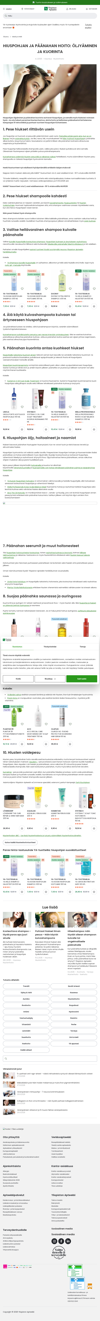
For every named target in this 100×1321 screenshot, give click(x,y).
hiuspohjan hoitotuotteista (18, 552)
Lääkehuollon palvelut (11, 1244)
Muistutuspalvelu (9, 1215)
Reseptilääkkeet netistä (60, 1142)
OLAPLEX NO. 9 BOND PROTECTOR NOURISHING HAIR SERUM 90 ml (61, 733)
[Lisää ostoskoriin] (22, 306)
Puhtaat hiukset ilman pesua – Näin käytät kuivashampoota (47, 935)
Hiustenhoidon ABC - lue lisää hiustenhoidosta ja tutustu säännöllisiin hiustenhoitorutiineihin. (42, 835)
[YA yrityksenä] (58, 1253)
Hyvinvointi (74, 1011)
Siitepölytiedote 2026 (11, 1180)
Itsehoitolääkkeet (10, 1174)
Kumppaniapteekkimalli (60, 1209)
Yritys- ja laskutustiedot (60, 1215)
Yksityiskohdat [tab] (50, 647)
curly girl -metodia (13, 265)
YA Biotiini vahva (14, 694)
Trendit (26, 986)
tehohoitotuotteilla (22, 468)
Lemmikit (26, 1031)
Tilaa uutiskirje (57, 1186)
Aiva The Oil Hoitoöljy (16, 493)
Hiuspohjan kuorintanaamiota (15, 365)
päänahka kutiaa (22, 138)
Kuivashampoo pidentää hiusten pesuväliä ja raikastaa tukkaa (29, 157)
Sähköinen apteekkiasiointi (13, 1145)
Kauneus (74, 992)
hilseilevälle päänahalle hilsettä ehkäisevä (65, 244)
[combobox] (50, 16)
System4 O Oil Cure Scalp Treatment (23, 381)
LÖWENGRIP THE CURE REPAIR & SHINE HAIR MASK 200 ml (13, 815)
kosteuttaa (34, 552)
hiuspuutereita (70, 203)
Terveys (73, 1031)
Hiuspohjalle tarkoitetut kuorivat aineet (19, 355)
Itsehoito (26, 1043)
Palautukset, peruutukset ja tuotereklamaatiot (21, 1157)
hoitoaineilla (36, 465)
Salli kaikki (81, 679)
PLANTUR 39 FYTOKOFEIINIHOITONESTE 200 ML (13, 733)
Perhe (73, 1024)
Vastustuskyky (26, 1018)
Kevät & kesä (74, 986)
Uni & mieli (73, 1037)
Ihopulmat (74, 1005)
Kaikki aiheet (26, 1050)
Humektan (7, 772)
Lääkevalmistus (9, 1247)
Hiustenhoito (74, 999)
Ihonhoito (26, 1005)
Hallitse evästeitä (58, 1157)
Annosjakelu (8, 1238)
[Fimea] (75, 1270)
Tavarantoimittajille (59, 1212)
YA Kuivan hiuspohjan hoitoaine (20, 481)
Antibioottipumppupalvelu (13, 1241)
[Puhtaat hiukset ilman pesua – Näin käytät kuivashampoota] (50, 920)
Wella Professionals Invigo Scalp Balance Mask (26, 487)
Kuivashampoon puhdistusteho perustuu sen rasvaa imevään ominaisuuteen (36, 334)
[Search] (5, 1059)
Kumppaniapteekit (10, 1151)
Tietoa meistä (56, 1200)
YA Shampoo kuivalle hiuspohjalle (21, 263)
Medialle (54, 1206)
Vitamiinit (26, 1024)
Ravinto (73, 1018)
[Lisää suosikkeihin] (22, 288)
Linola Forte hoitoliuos (16, 581)
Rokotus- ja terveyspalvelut (14, 1209)
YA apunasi (74, 1043)
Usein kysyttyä (57, 1154)
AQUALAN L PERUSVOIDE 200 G (36, 813)
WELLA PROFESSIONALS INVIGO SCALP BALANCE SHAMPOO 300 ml (85, 415)
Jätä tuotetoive (9, 1154)
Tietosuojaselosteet (59, 1218)
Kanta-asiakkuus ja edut (61, 1171)
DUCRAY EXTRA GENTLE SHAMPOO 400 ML (60, 296)
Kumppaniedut (57, 1180)
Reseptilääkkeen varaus (12, 1212)
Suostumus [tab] (17, 647)
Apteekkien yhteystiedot (12, 1148)
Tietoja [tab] (83, 647)
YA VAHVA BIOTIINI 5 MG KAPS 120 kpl (85, 881)
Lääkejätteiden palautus (12, 1206)
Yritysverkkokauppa (11, 1250)
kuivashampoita (56, 203)
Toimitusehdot (57, 1151)
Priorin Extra (12, 698)
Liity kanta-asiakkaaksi (60, 1174)
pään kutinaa (89, 221)
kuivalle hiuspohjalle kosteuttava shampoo (27, 241)
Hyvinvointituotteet (10, 1177)
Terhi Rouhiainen (82, 782)
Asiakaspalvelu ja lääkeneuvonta (16, 1142)
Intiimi (26, 1011)
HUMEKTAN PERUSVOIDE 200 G (60, 813)
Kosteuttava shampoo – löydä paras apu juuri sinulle (17, 935)
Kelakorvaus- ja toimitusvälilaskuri (16, 1200)
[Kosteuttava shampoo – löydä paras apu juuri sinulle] (17, 920)
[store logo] (50, 9)
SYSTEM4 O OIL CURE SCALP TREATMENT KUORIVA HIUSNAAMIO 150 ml (37, 417)
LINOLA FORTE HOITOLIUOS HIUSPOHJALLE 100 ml (14, 414)
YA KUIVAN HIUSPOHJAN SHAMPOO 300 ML (12, 296)
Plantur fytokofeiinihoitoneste (20, 587)
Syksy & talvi (26, 992)
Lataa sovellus (57, 1183)
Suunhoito (26, 1037)
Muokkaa (48, 679)
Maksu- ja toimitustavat (60, 1148)
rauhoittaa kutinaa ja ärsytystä (59, 552)
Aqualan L (33, 762)
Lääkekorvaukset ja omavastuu (15, 1203)
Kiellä (18, 679)
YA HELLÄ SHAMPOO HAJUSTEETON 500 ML (84, 296)
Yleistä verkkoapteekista (61, 1145)
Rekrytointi (55, 1203)
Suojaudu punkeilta (10, 1183)
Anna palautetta (57, 1221)
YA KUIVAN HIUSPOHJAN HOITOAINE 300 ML (36, 296)
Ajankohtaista (8, 1186)
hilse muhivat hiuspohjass (73, 138)
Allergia (6, 1171)
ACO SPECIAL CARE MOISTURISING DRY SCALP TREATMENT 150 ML (37, 733)
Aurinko (26, 999)
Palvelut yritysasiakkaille (12, 1235)
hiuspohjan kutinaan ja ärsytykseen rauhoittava (66, 241)
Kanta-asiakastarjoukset (61, 1177)
